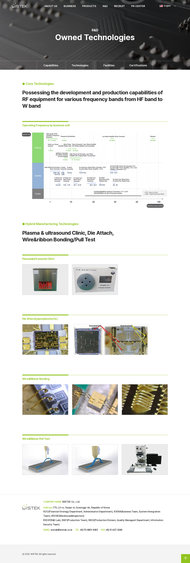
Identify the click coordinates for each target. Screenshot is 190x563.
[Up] (185, 558)
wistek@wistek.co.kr (61, 529)
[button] (51, 6)
